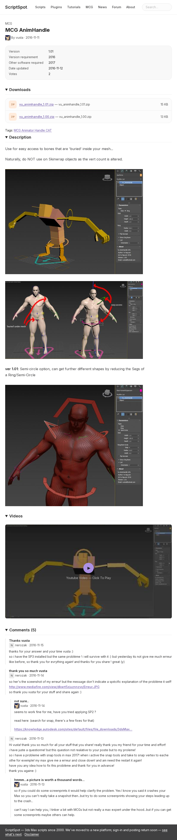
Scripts (40, 7)
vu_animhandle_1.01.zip (36, 104)
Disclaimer (32, 834)
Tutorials (74, 7)
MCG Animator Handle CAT (33, 130)
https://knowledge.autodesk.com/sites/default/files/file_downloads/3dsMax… (73, 729)
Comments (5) (22, 630)
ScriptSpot (16, 7)
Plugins (56, 7)
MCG (89, 7)
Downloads (20, 89)
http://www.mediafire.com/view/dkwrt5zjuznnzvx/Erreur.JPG (54, 687)
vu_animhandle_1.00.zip (36, 116)
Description (20, 137)
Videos (16, 516)
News (102, 7)
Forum (116, 7)
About (130, 7)
